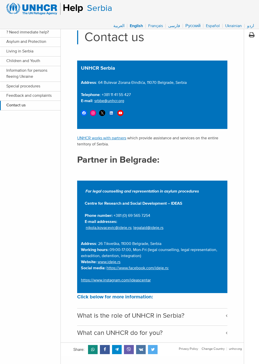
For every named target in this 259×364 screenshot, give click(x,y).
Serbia (99, 8)
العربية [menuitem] (118, 26)
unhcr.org (235, 349)
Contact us (16, 105)
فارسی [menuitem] (174, 26)
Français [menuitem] (155, 26)
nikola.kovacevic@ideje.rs (108, 228)
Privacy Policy (188, 349)
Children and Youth (23, 61)
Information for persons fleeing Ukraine (26, 73)
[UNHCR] (42, 9)
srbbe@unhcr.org (109, 101)
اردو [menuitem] (250, 26)
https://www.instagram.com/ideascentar (116, 280)
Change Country (213, 349)
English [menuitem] (136, 26)
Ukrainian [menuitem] (233, 26)
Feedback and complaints (29, 95)
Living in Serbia (20, 51)
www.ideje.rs (109, 262)
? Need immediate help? (28, 32)
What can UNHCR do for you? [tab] (120, 333)
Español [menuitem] (213, 26)
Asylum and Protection (26, 42)
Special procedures (23, 86)
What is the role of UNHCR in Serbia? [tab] (130, 315)
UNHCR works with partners (101, 138)
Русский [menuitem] (193, 26)
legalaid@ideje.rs (148, 228)
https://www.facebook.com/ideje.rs (137, 268)
